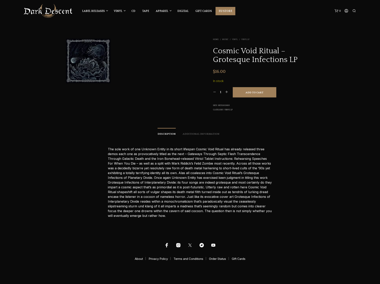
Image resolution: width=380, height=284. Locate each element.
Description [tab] (167, 133)
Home (216, 39)
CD (133, 11)
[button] (338, 11)
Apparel (162, 11)
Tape (145, 11)
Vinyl (118, 11)
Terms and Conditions (188, 259)
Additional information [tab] (201, 133)
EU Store (225, 11)
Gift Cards (203, 11)
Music (225, 39)
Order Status (217, 259)
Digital (183, 11)
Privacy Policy (158, 259)
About (139, 259)
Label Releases (93, 11)
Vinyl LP (245, 39)
